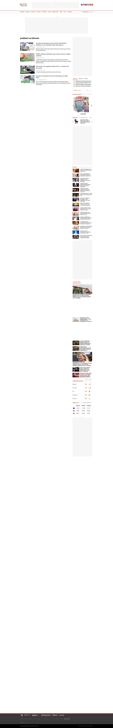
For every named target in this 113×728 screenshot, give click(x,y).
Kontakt (26, 722)
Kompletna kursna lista (87, 402)
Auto (65, 11)
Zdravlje (28, 11)
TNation (90, 726)
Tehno (61, 11)
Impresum (22, 722)
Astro (49, 11)
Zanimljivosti (55, 11)
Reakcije (86, 78)
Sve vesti (75, 167)
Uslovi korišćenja (67, 718)
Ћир (90, 4)
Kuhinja (38, 11)
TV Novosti (69, 11)
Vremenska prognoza (78, 381)
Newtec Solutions (85, 726)
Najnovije (75, 78)
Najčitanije (80, 78)
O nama (61, 718)
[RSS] (91, 167)
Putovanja (44, 11)
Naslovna (22, 11)
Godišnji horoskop (84, 117)
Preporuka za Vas (76, 281)
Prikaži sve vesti (77, 90)
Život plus (33, 11)
